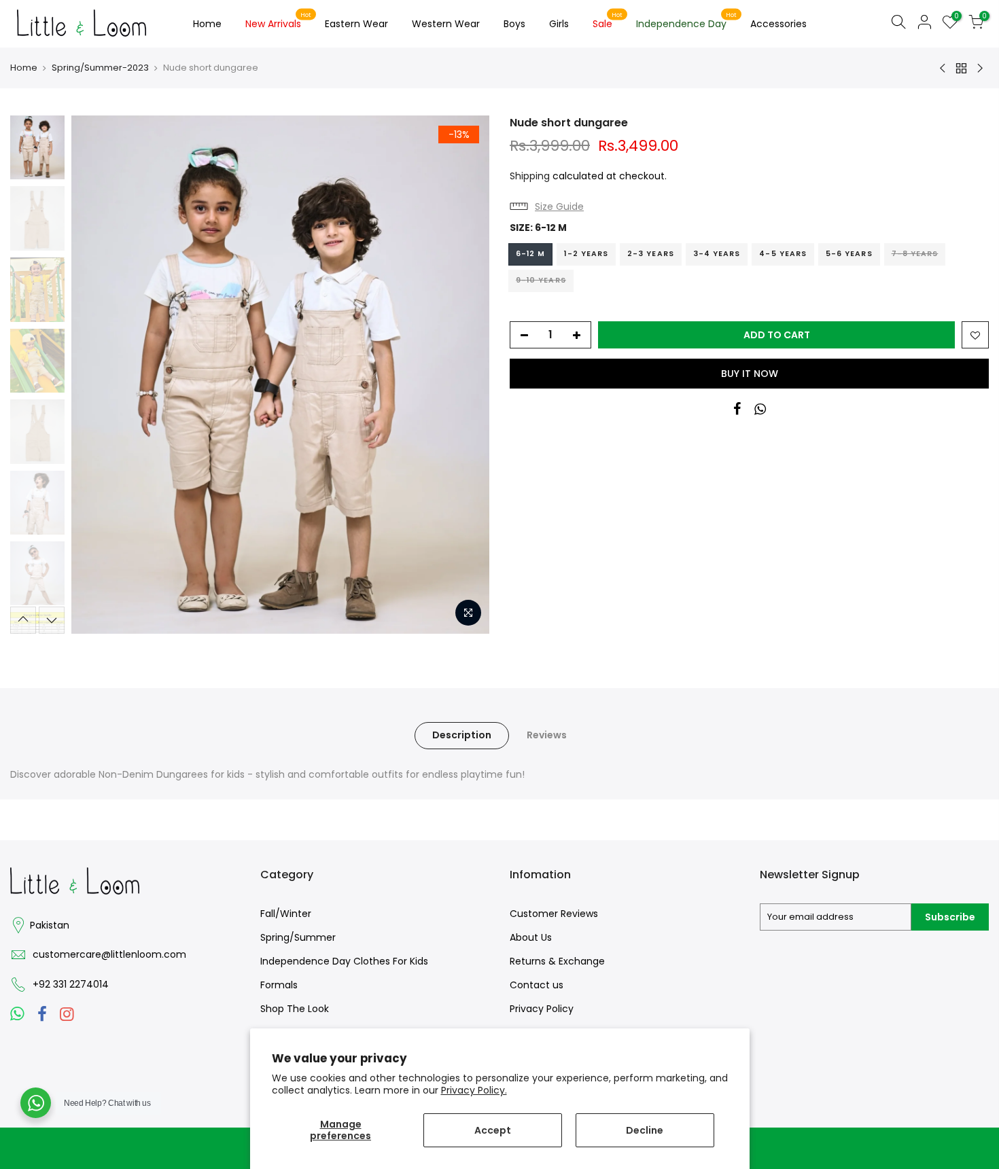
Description (461, 735)
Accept (492, 1130)
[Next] (465, 374)
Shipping (530, 176)
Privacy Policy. (474, 1090)
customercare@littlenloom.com (109, 954)
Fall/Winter (285, 913)
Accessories (778, 24)
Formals (279, 985)
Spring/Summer (298, 937)
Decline (644, 1130)
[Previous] (95, 374)
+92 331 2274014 (71, 984)
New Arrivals (278, 21)
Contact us (536, 985)
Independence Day (686, 21)
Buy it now (749, 373)
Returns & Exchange (557, 961)
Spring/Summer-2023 (100, 68)
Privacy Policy (542, 1008)
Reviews (547, 735)
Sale (608, 21)
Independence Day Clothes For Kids (344, 961)
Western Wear (446, 24)
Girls (559, 24)
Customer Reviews (554, 913)
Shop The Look (294, 1008)
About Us (531, 937)
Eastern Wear (356, 24)
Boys (514, 24)
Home (207, 24)
